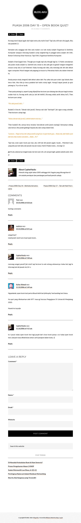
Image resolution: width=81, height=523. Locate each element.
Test (17, 200)
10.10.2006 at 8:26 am (24, 203)
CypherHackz (21, 255)
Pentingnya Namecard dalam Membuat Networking (27, 474)
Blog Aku (40, 12)
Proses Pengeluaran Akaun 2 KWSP (21, 466)
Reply (10, 215)
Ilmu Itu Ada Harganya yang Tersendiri (22, 478)
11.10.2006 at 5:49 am (24, 287)
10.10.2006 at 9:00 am (24, 258)
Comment (12, 361)
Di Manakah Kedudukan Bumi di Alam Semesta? (25, 462)
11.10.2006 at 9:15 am (24, 328)
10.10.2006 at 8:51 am (24, 229)
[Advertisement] (24, 495)
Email (10, 407)
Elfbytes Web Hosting (52, 517)
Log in (61, 517)
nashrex (19, 226)
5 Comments (45, 29)
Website (11, 420)
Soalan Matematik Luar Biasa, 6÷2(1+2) (22, 470)
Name (11, 395)
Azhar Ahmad (21, 284)
